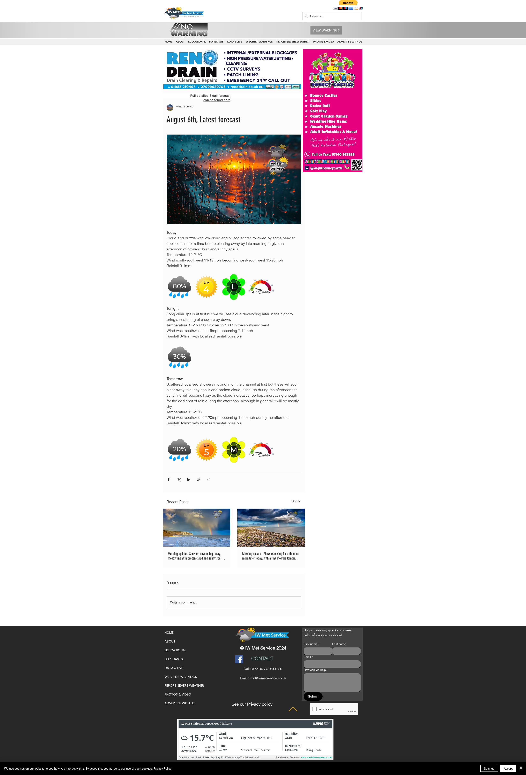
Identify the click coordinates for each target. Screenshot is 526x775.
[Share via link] (199, 479)
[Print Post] (209, 479)
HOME (169, 632)
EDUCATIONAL (175, 650)
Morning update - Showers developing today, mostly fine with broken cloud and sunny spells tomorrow (195, 556)
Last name (339, 644)
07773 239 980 (271, 669)
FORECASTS (174, 659)
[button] (348, 5)
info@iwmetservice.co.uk (268, 678)
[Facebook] (239, 659)
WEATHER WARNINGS (181, 676)
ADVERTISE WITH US (180, 703)
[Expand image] (180, 287)
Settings (489, 768)
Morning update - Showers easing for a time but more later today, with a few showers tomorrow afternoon (270, 556)
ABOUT (170, 641)
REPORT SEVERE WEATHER (184, 685)
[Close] (521, 768)
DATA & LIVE (174, 668)
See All (296, 501)
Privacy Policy (162, 768)
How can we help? (316, 669)
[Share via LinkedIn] (189, 479)
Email (308, 657)
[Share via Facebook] (169, 479)
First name (312, 644)
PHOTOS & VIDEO (178, 694)
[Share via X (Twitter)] (179, 479)
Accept (508, 768)
